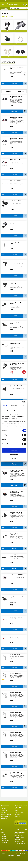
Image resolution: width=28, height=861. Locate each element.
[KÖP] (14, 83)
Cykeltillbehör (4, 844)
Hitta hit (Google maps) (20, 843)
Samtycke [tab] (5, 405)
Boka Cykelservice (19, 812)
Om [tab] (23, 405)
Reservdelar (4, 842)
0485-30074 (22, 837)
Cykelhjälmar (4, 838)
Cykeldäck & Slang (5, 840)
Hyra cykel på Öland (5, 816)
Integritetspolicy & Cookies (14, 855)
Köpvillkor (3, 812)
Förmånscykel (4, 818)
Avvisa (14, 458)
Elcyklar (3, 834)
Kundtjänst (4, 8)
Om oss (16, 810)
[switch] (24, 435)
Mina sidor (3, 808)
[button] (23, 5)
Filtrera (8, 91)
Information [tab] (14, 405)
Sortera (21, 91)
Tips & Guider (17, 814)
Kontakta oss (4, 810)
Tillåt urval (14, 454)
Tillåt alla (14, 450)
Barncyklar (3, 836)
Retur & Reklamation (6, 814)
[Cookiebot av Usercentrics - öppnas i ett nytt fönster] (20, 402)
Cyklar (2, 832)
